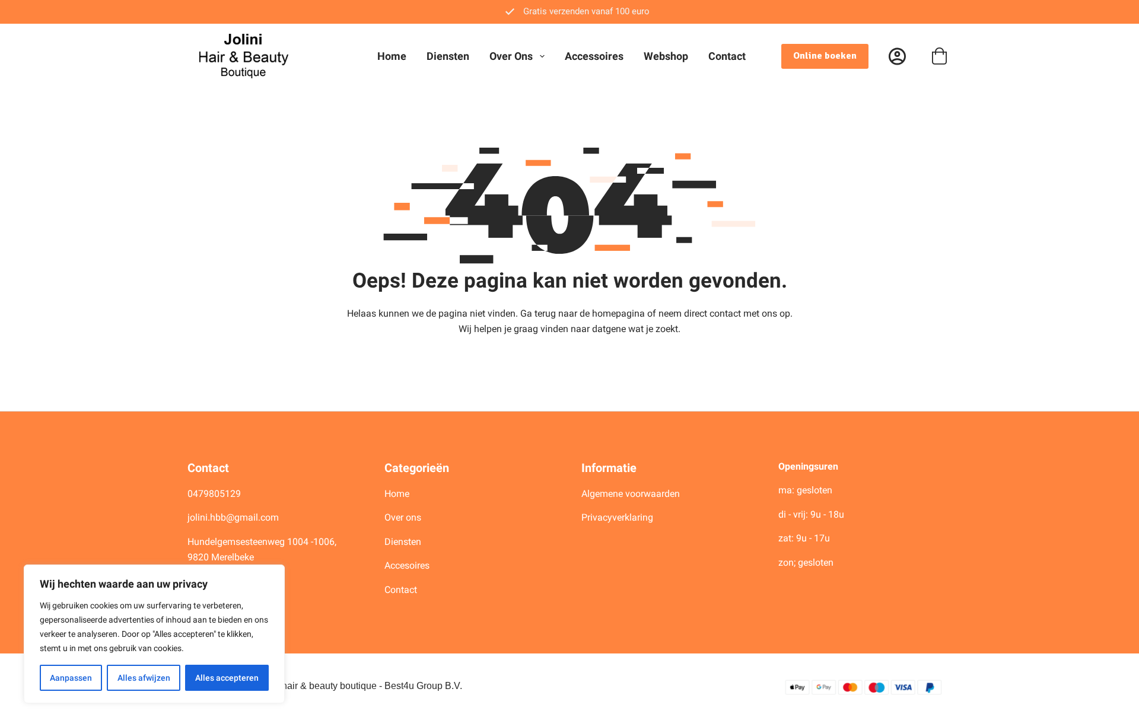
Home (391, 56)
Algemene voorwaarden (630, 493)
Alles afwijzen (143, 678)
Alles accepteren (227, 678)
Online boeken (825, 56)
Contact (727, 56)
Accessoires (594, 56)
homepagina (618, 313)
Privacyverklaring (617, 517)
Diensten (448, 56)
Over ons (511, 56)
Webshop (666, 56)
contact (725, 313)
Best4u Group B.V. (423, 686)
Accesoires (408, 565)
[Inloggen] (897, 56)
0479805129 (214, 493)
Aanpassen (71, 678)
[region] (154, 634)
